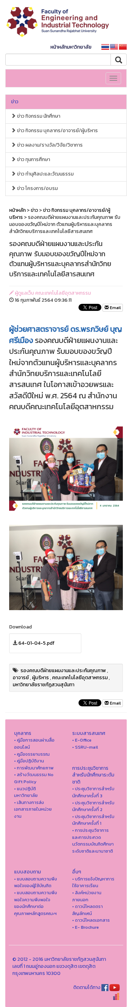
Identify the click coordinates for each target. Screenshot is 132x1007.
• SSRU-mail (85, 747)
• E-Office (82, 740)
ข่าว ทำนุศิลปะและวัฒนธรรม (45, 174)
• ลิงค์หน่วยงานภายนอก (86, 896)
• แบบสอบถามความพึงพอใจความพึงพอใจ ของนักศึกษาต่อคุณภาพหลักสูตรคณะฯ (35, 903)
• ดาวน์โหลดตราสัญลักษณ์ (87, 910)
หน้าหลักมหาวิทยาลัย (71, 47)
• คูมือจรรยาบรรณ (32, 754)
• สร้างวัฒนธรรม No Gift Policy (34, 778)
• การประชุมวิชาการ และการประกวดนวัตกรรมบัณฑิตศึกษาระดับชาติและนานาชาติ (93, 840)
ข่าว (14, 101)
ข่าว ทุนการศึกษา (33, 159)
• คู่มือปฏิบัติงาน (29, 760)
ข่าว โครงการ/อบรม (37, 188)
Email (115, 308)
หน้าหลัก (17, 210)
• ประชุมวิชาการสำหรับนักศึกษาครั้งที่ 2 (93, 806)
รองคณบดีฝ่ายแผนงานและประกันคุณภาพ (63, 670)
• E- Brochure (85, 927)
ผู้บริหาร (40, 677)
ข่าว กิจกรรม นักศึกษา (38, 116)
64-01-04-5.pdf (36, 643)
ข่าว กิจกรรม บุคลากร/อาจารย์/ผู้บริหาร (57, 130)
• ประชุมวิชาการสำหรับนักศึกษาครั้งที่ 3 (93, 792)
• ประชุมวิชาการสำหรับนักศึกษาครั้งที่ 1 (93, 820)
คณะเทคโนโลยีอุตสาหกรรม (80, 677)
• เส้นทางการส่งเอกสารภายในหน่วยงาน (33, 809)
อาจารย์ (21, 677)
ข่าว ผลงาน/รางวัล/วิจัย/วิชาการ (49, 145)
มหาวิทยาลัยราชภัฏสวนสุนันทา (43, 684)
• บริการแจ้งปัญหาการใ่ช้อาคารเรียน (93, 882)
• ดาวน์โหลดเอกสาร (91, 920)
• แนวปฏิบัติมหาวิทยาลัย (26, 792)
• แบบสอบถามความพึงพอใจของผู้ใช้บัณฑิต (35, 882)
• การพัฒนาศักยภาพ (34, 768)
